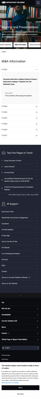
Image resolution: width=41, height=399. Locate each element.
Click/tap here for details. (10, 383)
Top (3, 302)
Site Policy (5, 359)
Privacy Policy (6, 355)
